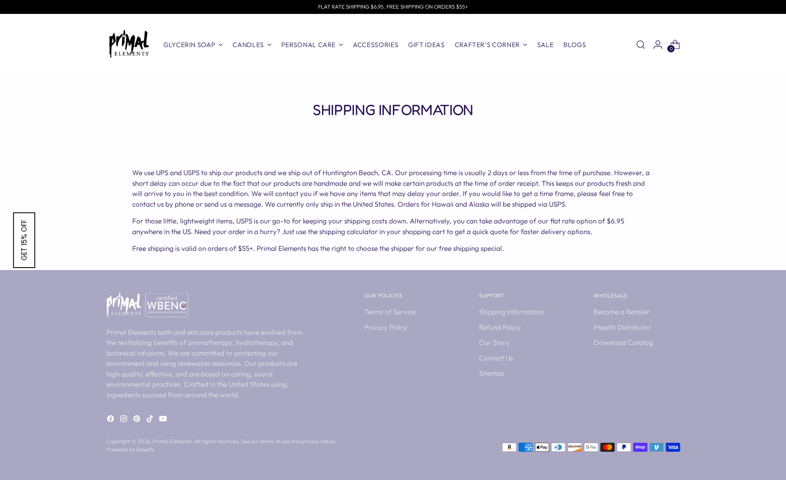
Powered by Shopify (130, 449)
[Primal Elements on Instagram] (124, 420)
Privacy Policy (385, 327)
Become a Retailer (622, 311)
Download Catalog (623, 342)
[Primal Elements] (128, 44)
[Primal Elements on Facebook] (111, 420)
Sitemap (491, 373)
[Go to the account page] (658, 44)
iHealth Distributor (622, 327)
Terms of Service (390, 311)
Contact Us (496, 358)
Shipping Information (511, 311)
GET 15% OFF (24, 240)
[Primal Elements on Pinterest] (137, 420)
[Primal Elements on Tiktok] (151, 420)
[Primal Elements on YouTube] (164, 420)
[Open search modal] (640, 44)
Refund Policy (500, 327)
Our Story (494, 342)
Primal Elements (172, 441)
